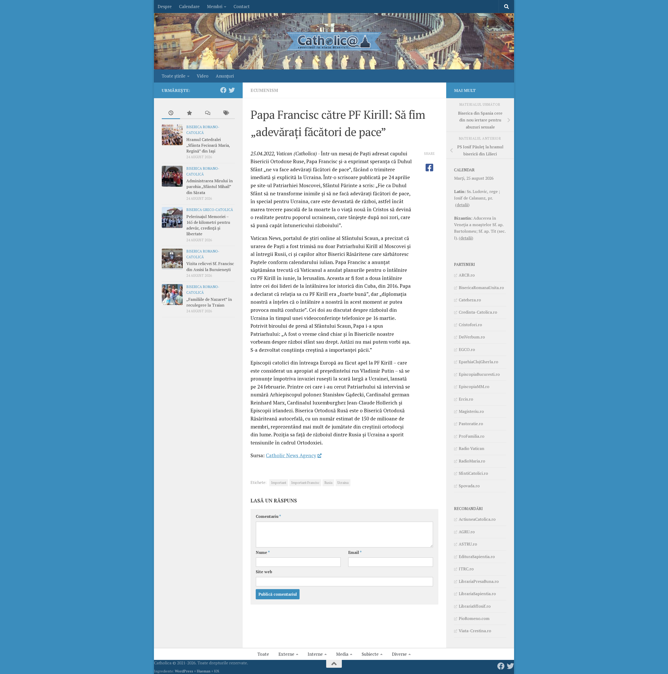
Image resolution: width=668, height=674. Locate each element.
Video (202, 76)
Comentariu (268, 516)
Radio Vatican (471, 448)
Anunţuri (225, 76)
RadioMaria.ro (472, 461)
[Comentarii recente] (207, 113)
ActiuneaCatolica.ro (477, 519)
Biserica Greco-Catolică (209, 210)
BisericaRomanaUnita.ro (481, 287)
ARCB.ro (467, 275)
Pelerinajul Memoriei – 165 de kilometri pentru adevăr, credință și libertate (208, 225)
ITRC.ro (466, 569)
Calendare (189, 6)
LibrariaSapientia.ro (477, 593)
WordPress (184, 671)
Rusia (328, 482)
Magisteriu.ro (471, 411)
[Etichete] (226, 113)
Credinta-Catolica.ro (478, 312)
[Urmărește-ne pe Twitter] (232, 90)
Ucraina (343, 482)
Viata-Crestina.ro (475, 631)
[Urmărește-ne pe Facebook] (223, 90)
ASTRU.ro (468, 544)
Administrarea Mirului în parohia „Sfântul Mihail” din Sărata (209, 186)
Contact (242, 6)
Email (355, 552)
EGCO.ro (467, 349)
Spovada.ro (469, 486)
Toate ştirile (174, 76)
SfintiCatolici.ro (473, 473)
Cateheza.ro (470, 300)
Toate (263, 654)
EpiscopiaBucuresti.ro (479, 374)
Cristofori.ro (470, 324)
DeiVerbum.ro (472, 337)
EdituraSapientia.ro (477, 556)
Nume (263, 552)
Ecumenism (264, 90)
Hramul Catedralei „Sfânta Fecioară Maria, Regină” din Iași (208, 145)
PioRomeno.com (474, 618)
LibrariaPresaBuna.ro (479, 581)
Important (278, 482)
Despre (165, 6)
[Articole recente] (171, 113)
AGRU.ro (467, 532)
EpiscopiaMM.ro (474, 386)
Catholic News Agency (291, 455)
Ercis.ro (466, 399)
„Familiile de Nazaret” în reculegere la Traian (209, 302)
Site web (264, 571)
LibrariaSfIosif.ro (475, 606)
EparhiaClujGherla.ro (478, 362)
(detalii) (462, 205)
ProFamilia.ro (471, 436)
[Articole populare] (189, 113)
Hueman (203, 671)
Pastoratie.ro (471, 423)
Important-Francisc (305, 482)
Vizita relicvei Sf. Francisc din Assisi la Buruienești (210, 266)
